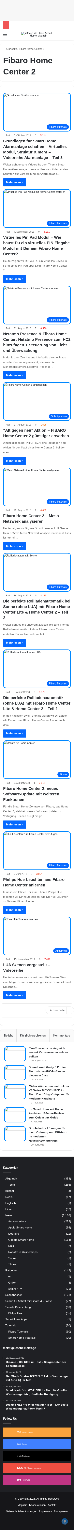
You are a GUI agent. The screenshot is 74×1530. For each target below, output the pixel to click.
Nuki (11, 1245)
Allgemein (11, 1178)
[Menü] (5, 35)
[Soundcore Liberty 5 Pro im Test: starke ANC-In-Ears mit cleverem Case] (15, 1072)
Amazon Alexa (17, 1221)
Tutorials (10, 1325)
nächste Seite (57, 1010)
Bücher (9, 1190)
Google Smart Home (21, 1239)
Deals (8, 1196)
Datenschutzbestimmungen (21, 1511)
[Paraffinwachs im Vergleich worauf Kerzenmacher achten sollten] (15, 1053)
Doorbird (13, 1233)
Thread (12, 1264)
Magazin (22, 1505)
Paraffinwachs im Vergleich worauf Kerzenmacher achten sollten (48, 1052)
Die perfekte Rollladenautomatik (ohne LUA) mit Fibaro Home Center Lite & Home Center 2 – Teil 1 (36, 703)
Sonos (12, 1258)
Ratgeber (11, 1270)
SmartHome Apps (16, 1319)
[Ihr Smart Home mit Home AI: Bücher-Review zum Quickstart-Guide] (15, 1114)
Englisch (10, 1203)
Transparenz (61, 1511)
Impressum (45, 1511)
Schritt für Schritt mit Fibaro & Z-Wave (28, 1301)
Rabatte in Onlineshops (22, 1252)
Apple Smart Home (20, 1227)
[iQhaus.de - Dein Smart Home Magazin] (37, 34)
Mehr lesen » (14, 182)
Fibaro (9, 1209)
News (8, 1215)
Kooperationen (37, 1505)
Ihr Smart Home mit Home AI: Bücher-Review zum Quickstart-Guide (46, 1113)
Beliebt (8, 1035)
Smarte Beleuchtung (18, 1307)
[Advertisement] (37, 10)
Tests (11, 1184)
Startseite (11, 48)
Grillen (12, 1282)
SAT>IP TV (15, 1288)
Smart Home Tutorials (22, 1337)
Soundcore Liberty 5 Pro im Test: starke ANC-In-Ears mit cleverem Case (48, 1071)
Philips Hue (15, 1313)
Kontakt (52, 1505)
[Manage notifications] (65, 1521)
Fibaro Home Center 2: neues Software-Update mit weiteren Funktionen (31, 794)
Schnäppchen (13, 1294)
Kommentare (61, 1035)
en (9, 1276)
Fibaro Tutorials (18, 1331)
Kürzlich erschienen (33, 1035)
